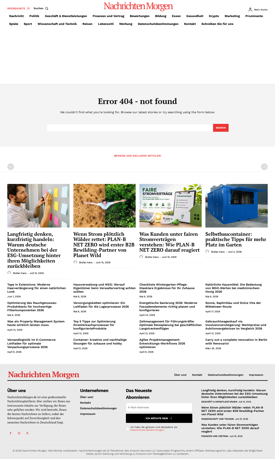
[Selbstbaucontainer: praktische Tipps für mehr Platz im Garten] (236, 206)
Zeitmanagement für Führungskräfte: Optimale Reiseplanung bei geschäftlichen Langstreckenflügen (170, 325)
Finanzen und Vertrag (214, 436)
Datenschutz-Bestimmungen (147, 429)
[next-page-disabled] (264, 166)
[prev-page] (10, 166)
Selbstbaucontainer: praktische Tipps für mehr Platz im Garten (235, 239)
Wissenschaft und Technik (217, 419)
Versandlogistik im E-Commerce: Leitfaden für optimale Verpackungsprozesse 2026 (31, 343)
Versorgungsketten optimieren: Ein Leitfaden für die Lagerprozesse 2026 (101, 304)
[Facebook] (10, 433)
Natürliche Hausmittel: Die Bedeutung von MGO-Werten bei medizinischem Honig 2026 (233, 288)
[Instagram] (19, 433)
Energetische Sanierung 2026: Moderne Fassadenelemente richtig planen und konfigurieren (168, 306)
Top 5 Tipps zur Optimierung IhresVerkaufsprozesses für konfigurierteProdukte (94, 325)
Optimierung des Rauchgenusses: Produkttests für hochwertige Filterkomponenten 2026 (32, 306)
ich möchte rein (157, 418)
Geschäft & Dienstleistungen (219, 401)
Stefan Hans (20, 273)
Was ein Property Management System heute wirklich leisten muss (36, 323)
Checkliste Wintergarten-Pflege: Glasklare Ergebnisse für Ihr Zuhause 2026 (167, 288)
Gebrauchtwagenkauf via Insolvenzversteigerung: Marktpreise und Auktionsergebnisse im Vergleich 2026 (235, 325)
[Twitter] (27, 433)
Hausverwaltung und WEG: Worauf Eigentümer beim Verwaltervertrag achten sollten (104, 288)
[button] (42, 8)
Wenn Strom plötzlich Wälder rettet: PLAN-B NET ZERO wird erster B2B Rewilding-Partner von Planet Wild (104, 244)
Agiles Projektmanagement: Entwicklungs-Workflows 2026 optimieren (162, 343)
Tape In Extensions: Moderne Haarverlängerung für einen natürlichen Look (36, 288)
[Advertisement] (137, 56)
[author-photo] (9, 273)
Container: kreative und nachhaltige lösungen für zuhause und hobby (100, 341)
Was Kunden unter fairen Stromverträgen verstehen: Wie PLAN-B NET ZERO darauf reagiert (169, 242)
